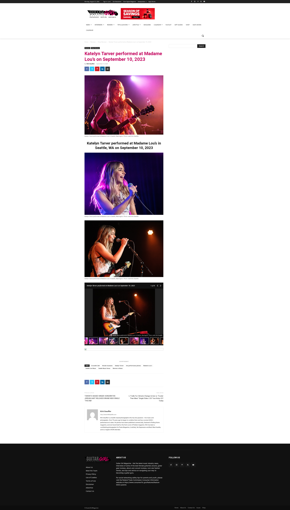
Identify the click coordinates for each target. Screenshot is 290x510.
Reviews (93, 42)
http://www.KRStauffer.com (108, 414)
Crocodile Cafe (95, 365)
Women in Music (118, 368)
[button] (202, 35)
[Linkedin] (102, 69)
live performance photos (133, 365)
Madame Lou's (147, 365)
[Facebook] (191, 1)
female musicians (107, 365)
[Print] (107, 69)
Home (86, 42)
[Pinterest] (198, 1)
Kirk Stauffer (91, 64)
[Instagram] (194, 1)
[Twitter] (201, 1)
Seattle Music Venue (104, 368)
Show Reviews (102, 42)
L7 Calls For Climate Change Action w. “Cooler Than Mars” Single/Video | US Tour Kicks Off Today (146, 398)
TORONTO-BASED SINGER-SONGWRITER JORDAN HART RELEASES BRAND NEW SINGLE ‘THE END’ (102, 398)
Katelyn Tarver (119, 365)
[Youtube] (204, 1)
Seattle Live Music (91, 368)
